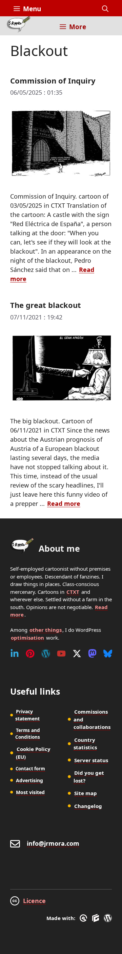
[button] (105, 8)
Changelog (88, 806)
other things (45, 629)
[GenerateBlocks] (97, 918)
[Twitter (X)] (77, 653)
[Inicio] (18, 25)
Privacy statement (27, 715)
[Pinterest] (30, 653)
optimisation (27, 637)
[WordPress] (45, 653)
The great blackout (45, 305)
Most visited (30, 792)
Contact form (30, 769)
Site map (85, 793)
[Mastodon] (92, 653)
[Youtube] (61, 653)
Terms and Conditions (27, 733)
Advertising (29, 780)
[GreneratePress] (84, 918)
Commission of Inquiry (53, 80)
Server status (91, 760)
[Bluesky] (107, 653)
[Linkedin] (14, 653)
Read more (63, 503)
